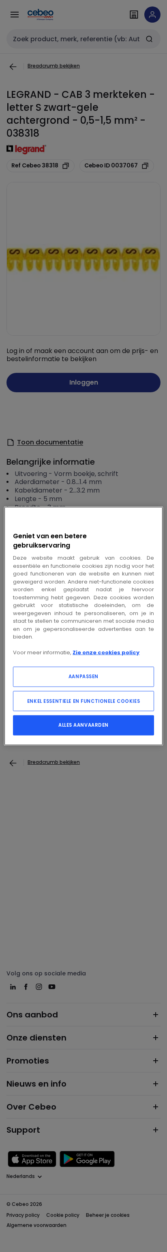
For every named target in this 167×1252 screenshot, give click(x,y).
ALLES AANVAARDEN (83, 724)
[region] (83, 626)
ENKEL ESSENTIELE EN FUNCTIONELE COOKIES (83, 701)
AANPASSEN (83, 676)
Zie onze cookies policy (106, 652)
